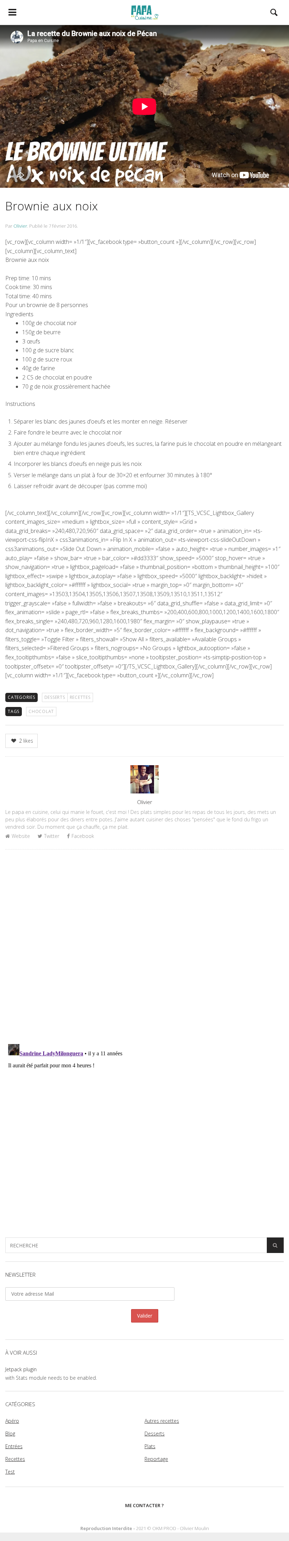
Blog (10, 1433)
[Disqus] (144, 946)
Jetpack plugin (21, 1369)
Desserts (54, 697)
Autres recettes (161, 1420)
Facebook (83, 836)
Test (10, 1471)
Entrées (14, 1446)
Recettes (80, 697)
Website (21, 836)
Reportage (156, 1459)
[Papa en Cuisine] (145, 12)
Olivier (20, 226)
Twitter (51, 836)
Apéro (12, 1420)
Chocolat (41, 711)
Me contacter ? (144, 1505)
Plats (149, 1446)
